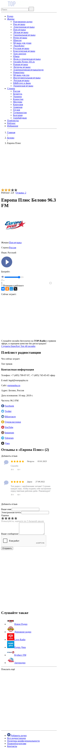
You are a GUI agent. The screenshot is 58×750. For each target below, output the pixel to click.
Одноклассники (13, 422)
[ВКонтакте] (3, 289)
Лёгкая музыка (20, 32)
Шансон (17, 40)
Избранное (12, 126)
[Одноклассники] (7, 289)
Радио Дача (20, 647)
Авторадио (19, 662)
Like (54, 283)
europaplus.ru (13, 385)
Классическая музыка (24, 51)
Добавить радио (18, 735)
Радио (10, 16)
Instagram (9, 432)
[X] (15, 289)
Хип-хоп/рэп (19, 53)
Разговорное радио (22, 21)
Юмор (16, 56)
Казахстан (18, 99)
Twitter (8, 411)
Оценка (5, 515)
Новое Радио (20, 624)
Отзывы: (21, 192)
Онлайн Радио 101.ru (24, 61)
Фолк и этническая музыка (27, 59)
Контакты (12, 746)
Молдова (17, 102)
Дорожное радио (22, 632)
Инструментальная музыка (26, 78)
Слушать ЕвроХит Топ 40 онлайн (18, 346)
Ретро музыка (20, 37)
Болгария (17, 115)
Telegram (9, 438)
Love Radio (19, 639)
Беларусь (17, 94)
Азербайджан (20, 118)
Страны (11, 88)
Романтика (18, 72)
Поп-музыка (19, 29)
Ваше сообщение (9, 534)
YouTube (9, 427)
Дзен (7, 443)
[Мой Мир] (11, 289)
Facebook (9, 406)
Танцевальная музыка (24, 35)
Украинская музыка (23, 86)
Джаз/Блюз (18, 45)
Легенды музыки (21, 67)
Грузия (16, 110)
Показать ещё (8, 669)
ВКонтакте (10, 416)
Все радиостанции (16, 738)
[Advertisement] (29, 168)
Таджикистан (20, 112)
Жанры (10, 19)
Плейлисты (13, 120)
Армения (17, 107)
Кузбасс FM (20, 655)
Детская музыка (21, 80)
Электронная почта (11, 512)
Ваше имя (6, 509)
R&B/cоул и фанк (22, 83)
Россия (16, 91)
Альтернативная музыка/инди (28, 69)
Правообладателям (16, 743)
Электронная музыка (24, 27)
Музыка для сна (21, 75)
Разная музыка (20, 64)
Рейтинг (11, 123)
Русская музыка (21, 48)
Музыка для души (22, 43)
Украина (17, 96)
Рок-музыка (19, 24)
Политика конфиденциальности (23, 741)
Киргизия (18, 104)
